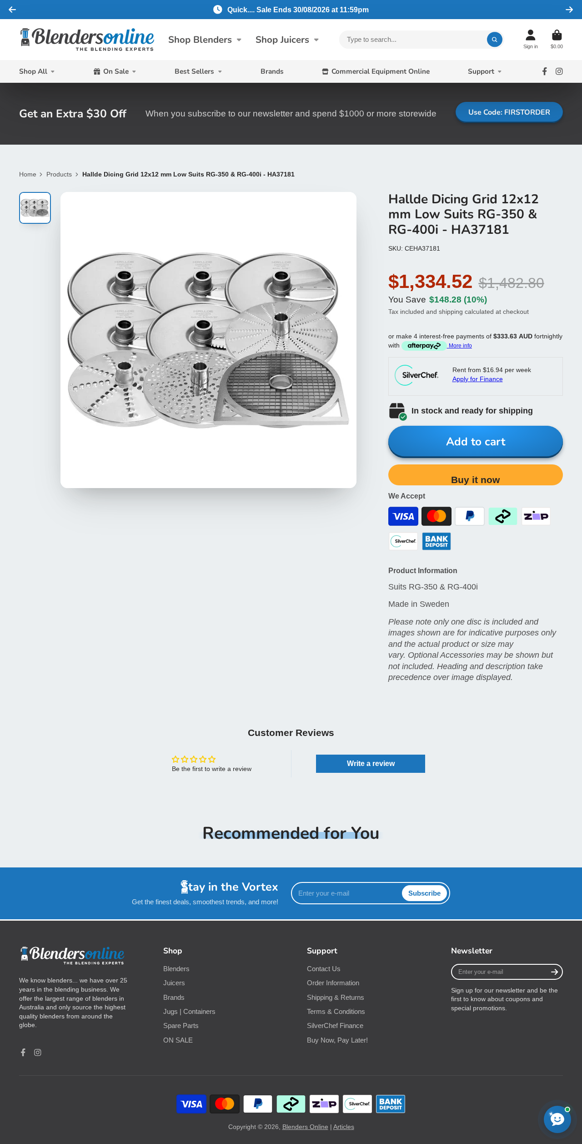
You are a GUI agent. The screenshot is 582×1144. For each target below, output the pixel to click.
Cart (557, 39)
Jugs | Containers (189, 1011)
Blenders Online (305, 1126)
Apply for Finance (477, 379)
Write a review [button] (371, 763)
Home (27, 174)
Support (481, 71)
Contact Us (324, 969)
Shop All (33, 71)
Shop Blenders (200, 39)
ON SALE (178, 1040)
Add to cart (475, 441)
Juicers (174, 983)
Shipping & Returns (335, 997)
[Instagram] (559, 71)
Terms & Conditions (336, 1011)
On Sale (116, 71)
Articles (343, 1126)
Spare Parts (181, 1025)
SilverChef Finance (335, 1025)
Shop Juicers (282, 39)
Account (530, 39)
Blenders (176, 969)
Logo (87, 39)
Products (59, 174)
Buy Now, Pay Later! (337, 1040)
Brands (272, 71)
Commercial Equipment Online (380, 71)
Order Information (333, 983)
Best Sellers (194, 71)
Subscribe (424, 893)
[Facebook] (545, 71)
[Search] (494, 39)
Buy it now (475, 479)
